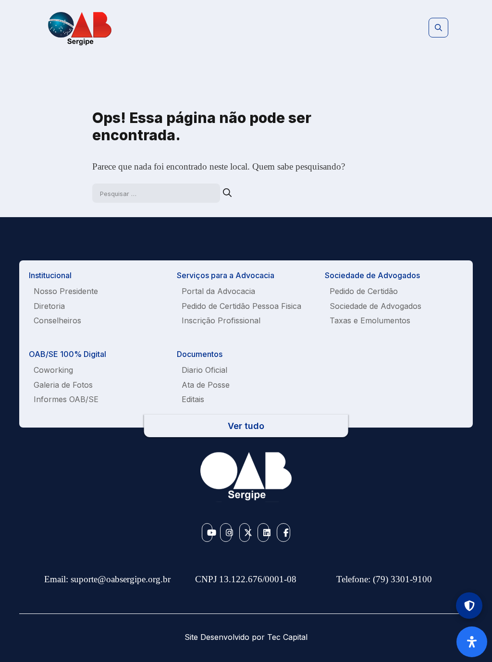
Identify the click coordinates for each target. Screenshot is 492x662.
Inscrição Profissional (221, 320)
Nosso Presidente (66, 291)
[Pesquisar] (227, 193)
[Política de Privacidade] (469, 605)
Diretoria (49, 306)
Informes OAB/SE (66, 399)
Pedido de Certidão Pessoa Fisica (241, 306)
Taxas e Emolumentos (370, 320)
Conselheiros (57, 320)
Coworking (53, 370)
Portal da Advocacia (218, 291)
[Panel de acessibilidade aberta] (471, 641)
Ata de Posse (206, 385)
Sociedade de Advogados (375, 306)
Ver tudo (246, 426)
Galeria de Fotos (63, 385)
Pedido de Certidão (364, 291)
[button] (438, 27)
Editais (193, 399)
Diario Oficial (204, 370)
